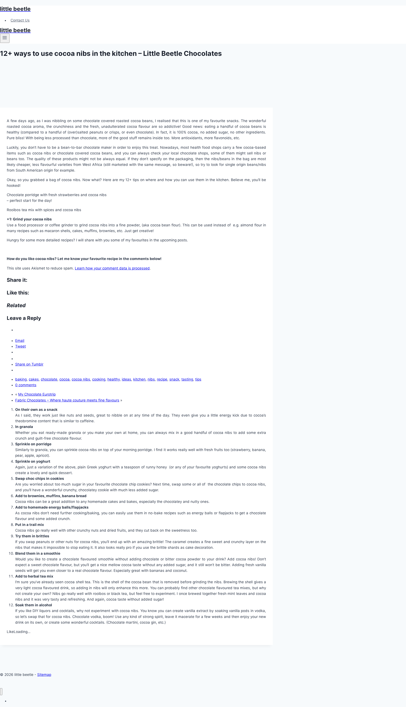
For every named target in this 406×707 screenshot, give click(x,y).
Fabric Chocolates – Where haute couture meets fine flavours (67, 400)
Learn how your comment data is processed (112, 268)
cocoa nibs (81, 379)
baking (21, 379)
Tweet (20, 346)
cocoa (64, 379)
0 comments (25, 385)
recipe (162, 379)
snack (174, 379)
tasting (187, 379)
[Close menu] (1, 691)
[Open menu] (5, 38)
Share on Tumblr (29, 364)
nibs (151, 379)
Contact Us (20, 20)
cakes (34, 379)
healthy (113, 379)
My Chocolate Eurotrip (37, 394)
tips (198, 379)
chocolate (49, 379)
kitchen (139, 379)
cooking (98, 379)
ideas (126, 379)
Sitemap (44, 675)
